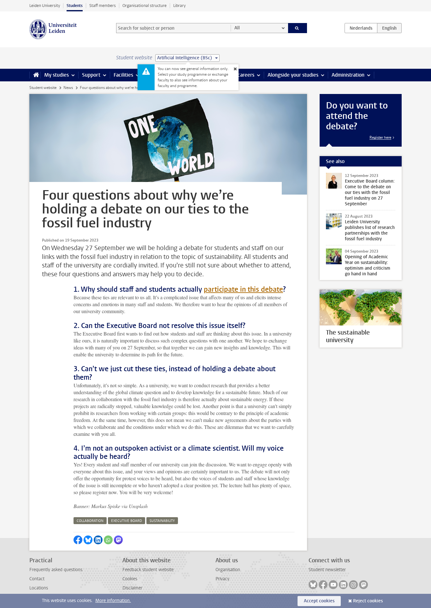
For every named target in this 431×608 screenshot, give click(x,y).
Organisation (228, 570)
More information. (113, 601)
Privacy (222, 579)
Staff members (102, 5)
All (237, 28)
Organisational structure (144, 5)
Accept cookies (319, 601)
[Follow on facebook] (323, 584)
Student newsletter (327, 570)
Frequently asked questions (55, 570)
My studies (56, 75)
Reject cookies (368, 601)
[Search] (297, 28)
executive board (126, 520)
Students (75, 5)
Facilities (123, 75)
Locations (38, 588)
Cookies (129, 579)
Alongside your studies (293, 75)
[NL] (361, 28)
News (68, 87)
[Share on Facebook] (78, 539)
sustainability (162, 520)
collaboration (90, 520)
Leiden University (44, 5)
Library (179, 5)
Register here (380, 137)
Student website (42, 87)
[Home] (34, 75)
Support (91, 75)
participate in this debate (243, 289)
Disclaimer (132, 588)
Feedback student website (148, 570)
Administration (348, 75)
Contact (36, 579)
